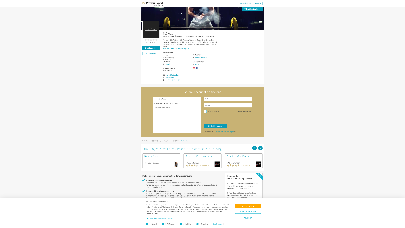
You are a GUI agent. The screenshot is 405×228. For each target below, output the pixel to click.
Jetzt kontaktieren (253, 9)
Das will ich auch (246, 3)
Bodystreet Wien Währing (238, 156)
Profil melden (185, 141)
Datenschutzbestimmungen (163, 218)
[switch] (164, 224)
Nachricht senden (215, 126)
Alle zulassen (248, 206)
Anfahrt (168, 64)
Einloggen (258, 3)
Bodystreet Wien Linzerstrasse (199, 156)
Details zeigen (217, 224)
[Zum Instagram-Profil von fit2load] (194, 69)
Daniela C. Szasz (151, 156)
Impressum (149, 218)
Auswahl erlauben (248, 211)
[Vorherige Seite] (254, 148)
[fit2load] (151, 29)
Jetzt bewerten (151, 48)
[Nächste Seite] (260, 148)
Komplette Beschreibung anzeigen (175, 48)
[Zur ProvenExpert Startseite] (152, 4)
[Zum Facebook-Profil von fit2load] (197, 69)
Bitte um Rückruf (213, 111)
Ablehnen (248, 218)
